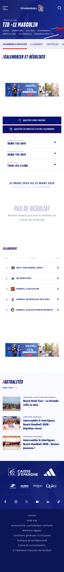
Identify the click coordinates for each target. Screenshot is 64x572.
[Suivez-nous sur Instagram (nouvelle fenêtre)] (16, 501)
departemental (43, 31)
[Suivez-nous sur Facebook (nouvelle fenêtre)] (5, 501)
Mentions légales (32, 530)
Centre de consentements (32, 545)
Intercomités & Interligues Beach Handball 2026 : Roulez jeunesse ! (41, 444)
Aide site (32, 520)
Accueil (6, 31)
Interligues (37, 417)
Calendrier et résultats (15, 44)
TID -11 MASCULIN (24, 34)
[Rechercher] (59, 8)
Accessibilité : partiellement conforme (32, 525)
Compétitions (17, 31)
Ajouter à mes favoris (34, 120)
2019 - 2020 (30, 31)
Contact (32, 515)
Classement (37, 44)
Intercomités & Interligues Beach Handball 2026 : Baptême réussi (39, 424)
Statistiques (52, 44)
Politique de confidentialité (32, 540)
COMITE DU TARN (9, 34)
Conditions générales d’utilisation (32, 535)
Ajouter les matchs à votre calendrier (34, 129)
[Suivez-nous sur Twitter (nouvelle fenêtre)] (26, 501)
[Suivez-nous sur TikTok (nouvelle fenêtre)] (58, 501)
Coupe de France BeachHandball (44, 397)
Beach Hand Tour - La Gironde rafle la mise (41, 403)
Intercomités (37, 437)
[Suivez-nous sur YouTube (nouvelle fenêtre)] (37, 501)
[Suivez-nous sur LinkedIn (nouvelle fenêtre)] (48, 501)
